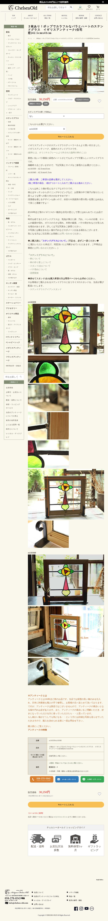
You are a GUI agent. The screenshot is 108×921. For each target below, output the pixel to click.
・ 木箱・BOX (11, 184)
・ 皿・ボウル (10, 222)
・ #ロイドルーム (12, 86)
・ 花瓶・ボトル (11, 274)
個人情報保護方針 (38, 908)
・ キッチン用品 (11, 290)
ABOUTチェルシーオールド (30, 17)
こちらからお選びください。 (41, 124)
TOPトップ (13, 17)
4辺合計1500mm (82, 100)
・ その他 (9, 79)
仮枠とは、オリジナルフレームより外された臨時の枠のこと (57, 152)
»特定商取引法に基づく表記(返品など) (40, 796)
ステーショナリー (13, 303)
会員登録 (9, 388)
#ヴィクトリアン (13, 337)
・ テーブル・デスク (13, 39)
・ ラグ (8, 206)
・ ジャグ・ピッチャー (13, 263)
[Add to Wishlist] (100, 101)
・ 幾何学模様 (10, 125)
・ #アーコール (11, 82)
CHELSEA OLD (51, 915)
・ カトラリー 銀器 (13, 287)
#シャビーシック (13, 342)
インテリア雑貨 (12, 163)
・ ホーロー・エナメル (13, 297)
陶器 (8, 218)
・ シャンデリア (11, 105)
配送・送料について (14, 400)
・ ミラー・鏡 (10, 174)
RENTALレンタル (64, 17)
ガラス (9, 256)
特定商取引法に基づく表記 (23, 908)
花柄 (46, 104)
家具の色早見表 (12, 420)
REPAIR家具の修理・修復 (81, 17)
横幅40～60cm (35, 104)
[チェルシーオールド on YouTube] (86, 909)
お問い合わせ (66, 233)
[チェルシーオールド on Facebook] (75, 909)
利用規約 (47, 908)
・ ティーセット (11, 240)
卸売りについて (12, 429)
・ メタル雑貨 (10, 202)
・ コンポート (10, 260)
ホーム (30, 38)
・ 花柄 (8, 122)
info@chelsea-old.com (61, 817)
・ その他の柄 (10, 129)
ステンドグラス (12, 118)
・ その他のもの (11, 213)
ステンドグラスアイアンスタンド (46, 289)
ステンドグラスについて (41, 255)
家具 (8, 32)
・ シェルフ (10, 64)
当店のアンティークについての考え (14, 414)
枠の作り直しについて (40, 262)
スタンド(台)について (40, 266)
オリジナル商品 (12, 314)
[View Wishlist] (89, 7)
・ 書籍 (8, 317)
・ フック (9, 191)
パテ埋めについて (38, 269)
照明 (8, 91)
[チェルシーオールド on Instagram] (80, 909)
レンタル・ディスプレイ (14, 435)
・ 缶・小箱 (10, 188)
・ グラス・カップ (12, 267)
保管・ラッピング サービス (13, 406)
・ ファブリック (11, 331)
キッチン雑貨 (11, 283)
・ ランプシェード (12, 95)
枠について (35, 259)
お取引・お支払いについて (14, 394)
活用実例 (34, 273)
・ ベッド (9, 75)
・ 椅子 (8, 35)
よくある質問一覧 (13, 425)
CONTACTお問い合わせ (98, 17)
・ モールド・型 (11, 294)
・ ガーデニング (11, 209)
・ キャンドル (10, 321)
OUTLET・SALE (13, 366)
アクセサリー (11, 308)
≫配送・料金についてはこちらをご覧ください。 (66, 763)
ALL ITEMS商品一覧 (47, 17)
